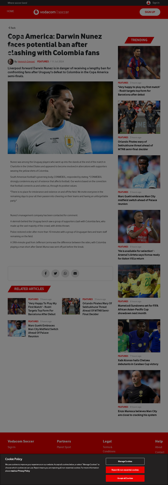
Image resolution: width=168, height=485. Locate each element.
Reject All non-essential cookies (125, 470)
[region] (84, 469)
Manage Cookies (125, 461)
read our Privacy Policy (20, 471)
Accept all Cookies (125, 478)
